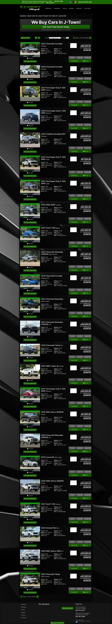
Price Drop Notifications (30, 61)
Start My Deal (74, 61)
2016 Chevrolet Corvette (51, 277)
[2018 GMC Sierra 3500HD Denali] (30, 418)
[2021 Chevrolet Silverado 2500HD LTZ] (30, 328)
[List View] (39, 38)
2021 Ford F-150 (50, 228)
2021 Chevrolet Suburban (52, 300)
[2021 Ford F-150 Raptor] (30, 234)
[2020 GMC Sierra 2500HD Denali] (30, 486)
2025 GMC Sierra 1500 (52, 551)
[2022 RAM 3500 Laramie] (30, 210)
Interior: (56, 52)
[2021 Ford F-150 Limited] (30, 510)
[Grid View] (36, 38)
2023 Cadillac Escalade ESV (53, 135)
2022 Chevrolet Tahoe (52, 345)
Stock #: (43, 48)
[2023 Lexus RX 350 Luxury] (30, 463)
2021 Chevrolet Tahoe (50, 575)
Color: (55, 50)
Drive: (42, 53)
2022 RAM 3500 (51, 205)
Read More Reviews (67, 608)
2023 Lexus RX (51, 457)
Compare (31, 58)
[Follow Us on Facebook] (70, 2)
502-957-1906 (58, 1)
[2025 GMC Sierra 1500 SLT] (30, 557)
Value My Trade (87, 57)
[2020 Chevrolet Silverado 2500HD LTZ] (30, 440)
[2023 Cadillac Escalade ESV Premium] (30, 139)
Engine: (43, 50)
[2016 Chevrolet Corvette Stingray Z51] (30, 281)
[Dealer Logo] (30, 8)
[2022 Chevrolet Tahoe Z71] (30, 350)
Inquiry (72, 57)
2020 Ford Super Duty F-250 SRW (53, 112)
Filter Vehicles (26, 38)
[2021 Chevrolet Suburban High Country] (30, 304)
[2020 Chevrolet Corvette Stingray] (30, 71)
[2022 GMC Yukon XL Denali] (30, 371)
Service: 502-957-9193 (85, 2)
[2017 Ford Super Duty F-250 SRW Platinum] (30, 394)
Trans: (42, 52)
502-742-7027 (50, 3)
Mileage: (56, 48)
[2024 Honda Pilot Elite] (30, 533)
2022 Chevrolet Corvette (51, 45)
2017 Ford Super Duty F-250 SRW (53, 390)
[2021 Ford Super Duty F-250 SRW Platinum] (30, 93)
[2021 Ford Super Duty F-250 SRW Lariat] (30, 187)
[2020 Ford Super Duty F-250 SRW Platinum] (30, 116)
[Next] (90, 38)
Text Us (86, 61)
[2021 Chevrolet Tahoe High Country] (30, 580)
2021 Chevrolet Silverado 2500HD (52, 323)
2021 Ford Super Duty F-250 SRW (53, 89)
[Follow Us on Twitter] (73, 2)
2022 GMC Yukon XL (52, 366)
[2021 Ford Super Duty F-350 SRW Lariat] (30, 163)
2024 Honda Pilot (50, 528)
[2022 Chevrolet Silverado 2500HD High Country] (30, 258)
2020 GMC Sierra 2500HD (52, 482)
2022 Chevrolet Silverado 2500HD (52, 253)
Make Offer (80, 57)
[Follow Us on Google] (75, 2)
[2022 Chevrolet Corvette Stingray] (30, 49)
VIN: (55, 53)
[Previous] (74, 38)
